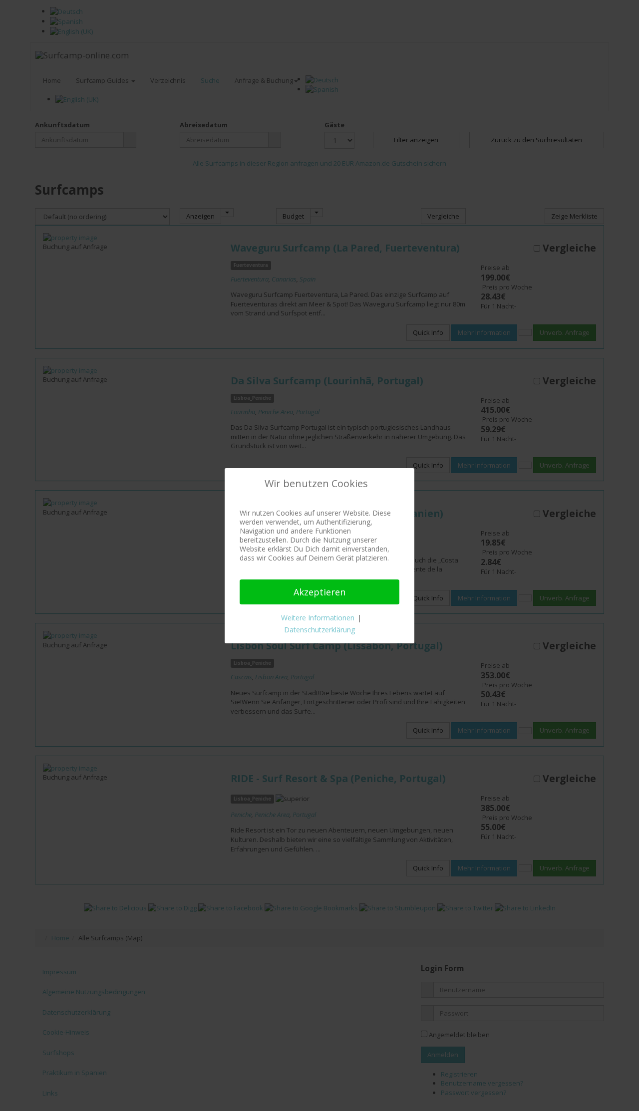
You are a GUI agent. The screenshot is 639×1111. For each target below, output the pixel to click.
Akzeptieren (319, 592)
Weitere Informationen (317, 617)
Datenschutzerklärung (319, 629)
